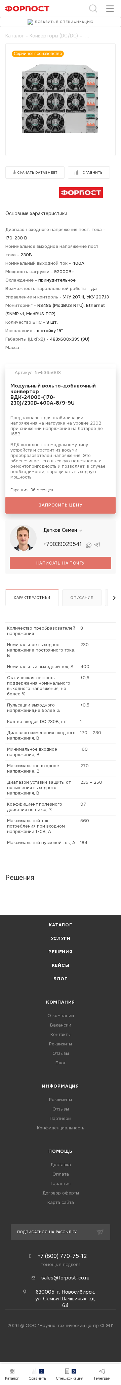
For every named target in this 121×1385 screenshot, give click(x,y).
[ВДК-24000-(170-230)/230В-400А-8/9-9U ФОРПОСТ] (60, 98)
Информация (60, 1086)
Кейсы (61, 965)
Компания (60, 1002)
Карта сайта (60, 1202)
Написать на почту (60, 563)
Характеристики (32, 597)
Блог (60, 979)
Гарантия (61, 1183)
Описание (82, 597)
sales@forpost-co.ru (65, 1277)
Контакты (60, 1034)
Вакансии (60, 1025)
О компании (60, 1015)
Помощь (60, 1151)
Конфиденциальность (60, 1128)
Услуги (61, 938)
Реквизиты (60, 1044)
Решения (60, 952)
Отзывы (60, 1053)
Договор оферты (60, 1193)
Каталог (60, 925)
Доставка (60, 1164)
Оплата (60, 1174)
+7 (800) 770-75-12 (62, 1256)
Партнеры (60, 1118)
